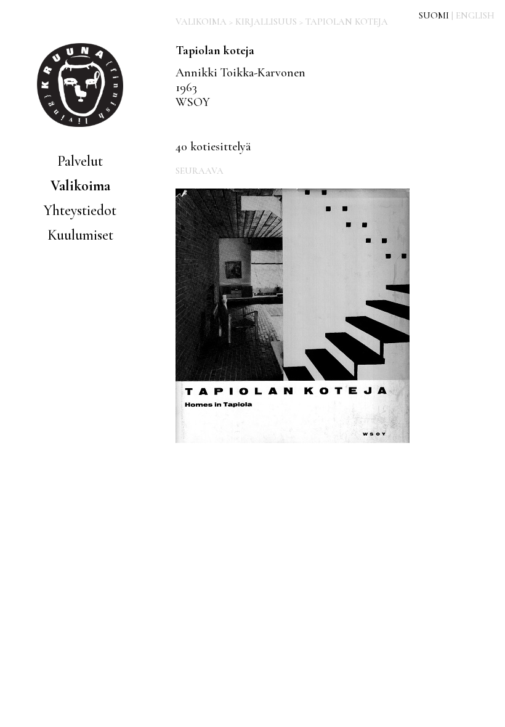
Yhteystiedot (80, 210)
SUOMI (434, 15)
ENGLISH (475, 15)
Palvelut (80, 161)
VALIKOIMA (201, 21)
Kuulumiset (80, 235)
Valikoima (80, 186)
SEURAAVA (200, 170)
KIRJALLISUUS (266, 21)
